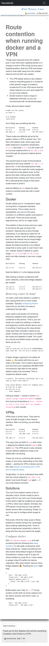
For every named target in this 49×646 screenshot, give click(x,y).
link (17, 641)
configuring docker (30, 303)
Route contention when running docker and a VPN (24, 40)
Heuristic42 (7, 3)
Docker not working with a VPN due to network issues (23, 468)
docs (36, 565)
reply (9, 641)
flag (23, 641)
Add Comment (9, 625)
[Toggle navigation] (44, 3)
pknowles (31, 13)
